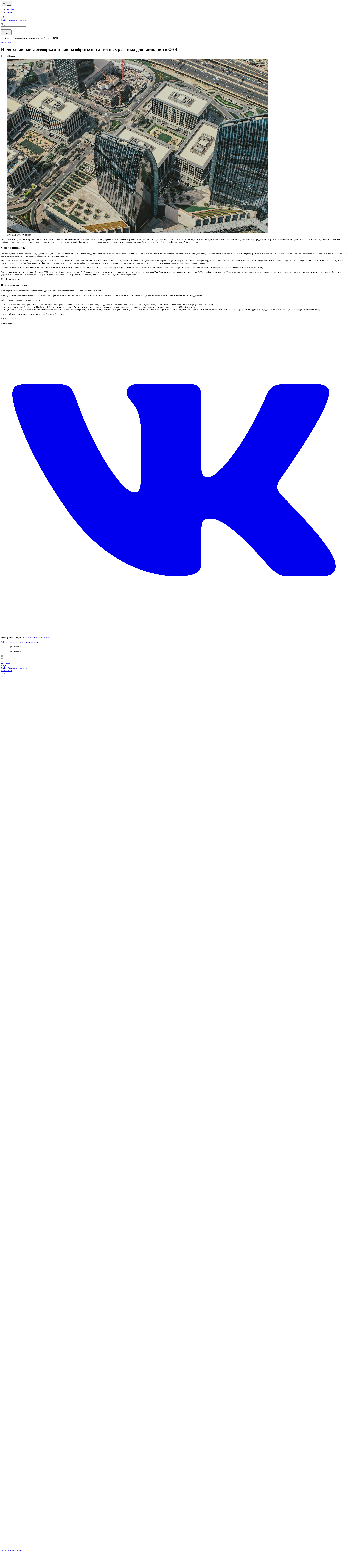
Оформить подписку (17, 20)
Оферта (4, 642)
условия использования (39, 637)
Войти (4, 20)
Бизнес (10, 43)
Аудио (9, 12)
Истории (35, 642)
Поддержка (14, 642)
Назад (8, 5)
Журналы (11, 10)
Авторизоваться (8, 319)
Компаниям (25, 642)
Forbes (4, 43)
